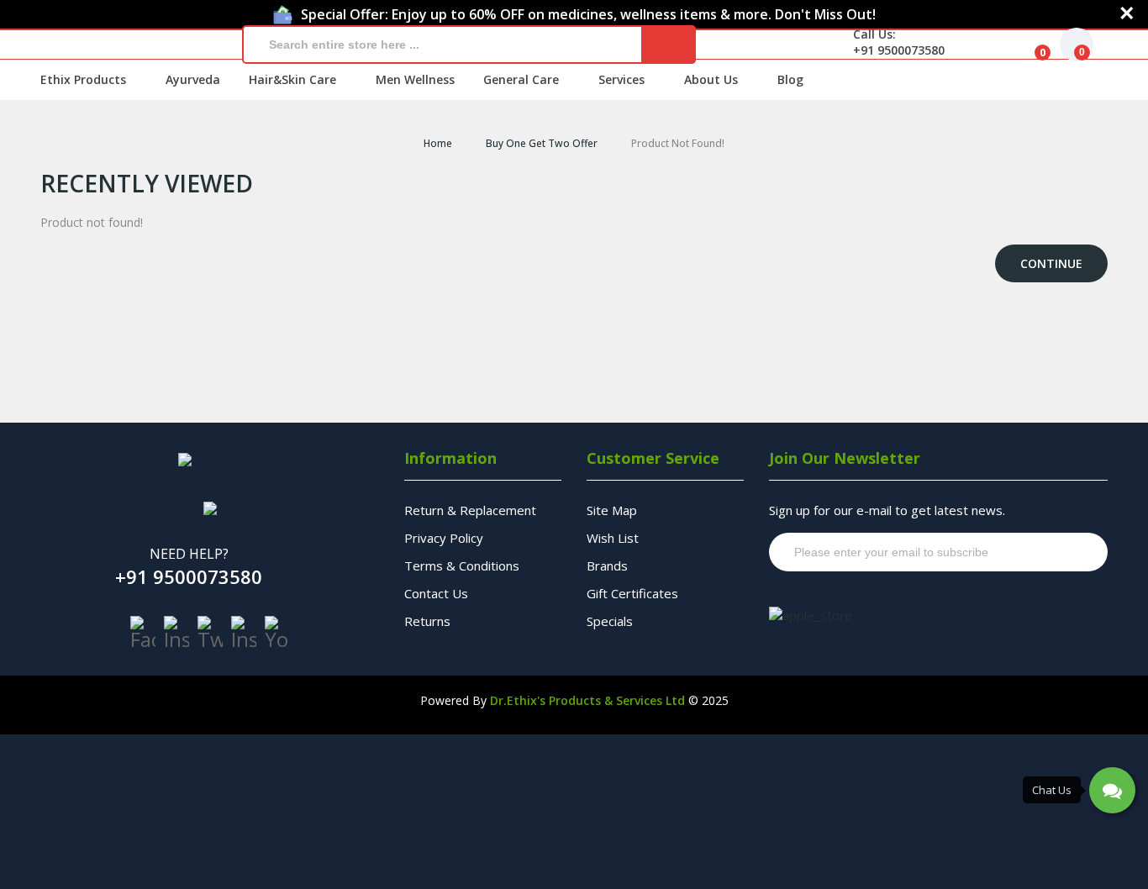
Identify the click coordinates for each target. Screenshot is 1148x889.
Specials (610, 621)
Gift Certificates (632, 593)
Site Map (612, 510)
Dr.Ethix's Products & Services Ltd (587, 700)
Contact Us (436, 593)
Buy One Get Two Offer (542, 143)
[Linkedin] (243, 633)
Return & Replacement (470, 510)
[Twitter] (210, 633)
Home (438, 143)
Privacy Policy (443, 537)
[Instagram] (176, 633)
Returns (427, 621)
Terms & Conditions (461, 565)
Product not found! (677, 143)
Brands (607, 565)
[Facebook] (142, 633)
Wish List (613, 537)
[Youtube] (277, 633)
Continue (1051, 263)
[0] (1029, 44)
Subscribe (1062, 552)
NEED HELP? (189, 553)
